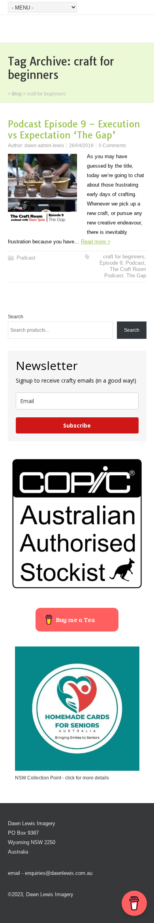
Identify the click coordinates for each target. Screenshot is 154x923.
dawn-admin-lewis (44, 145)
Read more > (96, 242)
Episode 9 (111, 263)
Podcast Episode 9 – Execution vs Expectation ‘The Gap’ (74, 129)
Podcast (26, 258)
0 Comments (112, 145)
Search (15, 317)
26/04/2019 (81, 145)
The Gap (136, 275)
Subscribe (77, 425)
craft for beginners (124, 257)
